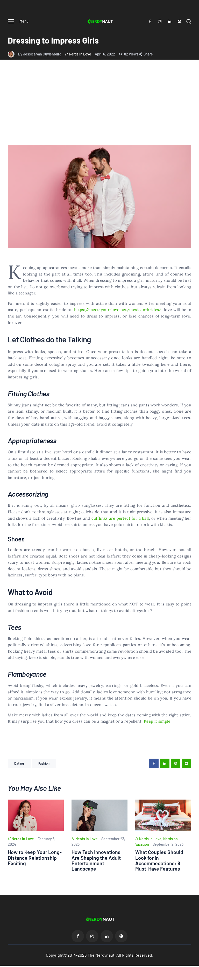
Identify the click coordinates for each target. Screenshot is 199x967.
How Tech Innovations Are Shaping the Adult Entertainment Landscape (96, 860)
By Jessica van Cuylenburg (40, 54)
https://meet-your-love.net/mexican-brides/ (117, 309)
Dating (19, 763)
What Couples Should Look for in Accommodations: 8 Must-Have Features (159, 860)
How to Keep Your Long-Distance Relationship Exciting (35, 857)
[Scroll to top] (195, 963)
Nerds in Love (80, 54)
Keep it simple (157, 721)
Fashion (44, 763)
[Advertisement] (99, 106)
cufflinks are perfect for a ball (120, 518)
